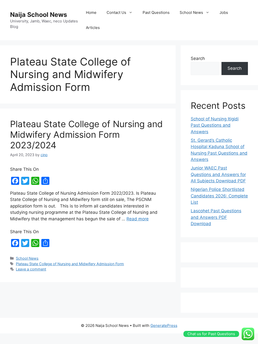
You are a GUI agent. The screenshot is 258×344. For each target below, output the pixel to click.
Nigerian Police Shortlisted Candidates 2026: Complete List (219, 196)
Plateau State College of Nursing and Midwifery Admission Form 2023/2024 (86, 134)
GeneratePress (163, 325)
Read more (137, 218)
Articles (93, 27)
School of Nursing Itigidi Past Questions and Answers (215, 125)
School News (191, 12)
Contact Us (116, 12)
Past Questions (156, 12)
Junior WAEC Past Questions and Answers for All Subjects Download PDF (218, 174)
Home (91, 12)
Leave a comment (31, 269)
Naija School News (38, 14)
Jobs (223, 12)
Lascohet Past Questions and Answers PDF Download (216, 217)
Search (198, 58)
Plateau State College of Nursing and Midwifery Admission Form (70, 264)
